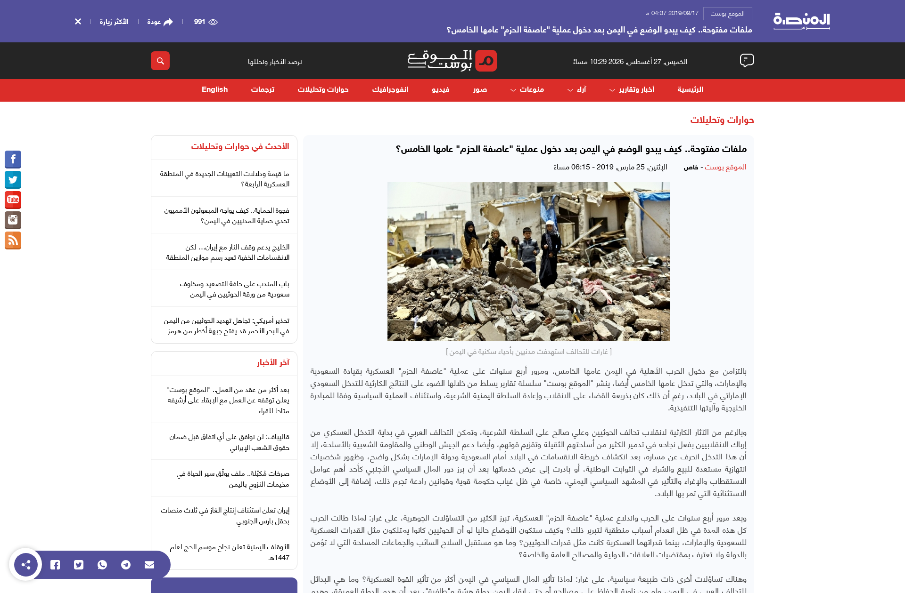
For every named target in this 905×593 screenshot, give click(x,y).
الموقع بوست (728, 12)
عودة (154, 21)
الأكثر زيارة (114, 20)
